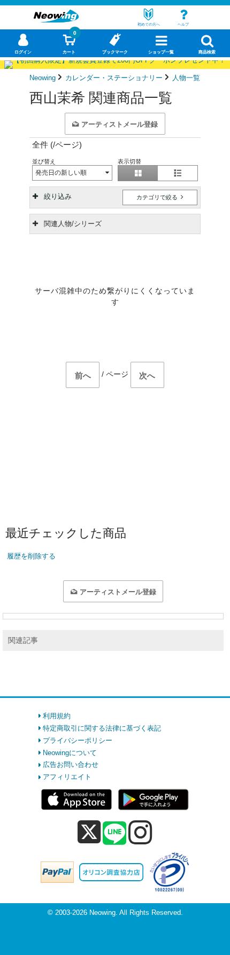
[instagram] (140, 832)
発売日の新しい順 (61, 172)
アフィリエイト (67, 777)
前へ (83, 375)
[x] (89, 832)
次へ (147, 375)
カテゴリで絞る (157, 197)
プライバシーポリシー (77, 740)
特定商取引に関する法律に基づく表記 (102, 728)
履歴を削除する (31, 556)
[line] (114, 833)
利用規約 (57, 716)
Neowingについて (70, 753)
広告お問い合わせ (70, 764)
